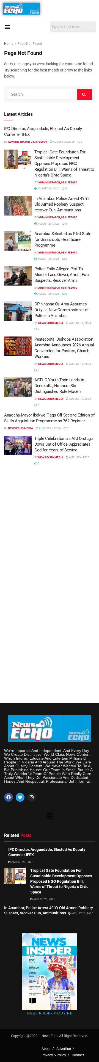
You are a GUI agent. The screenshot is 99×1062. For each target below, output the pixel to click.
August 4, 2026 (78, 457)
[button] (7, 27)
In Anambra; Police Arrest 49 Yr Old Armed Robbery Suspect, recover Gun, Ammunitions (61, 204)
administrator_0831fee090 (27, 141)
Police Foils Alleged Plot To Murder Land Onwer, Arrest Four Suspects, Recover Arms (62, 274)
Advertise (63, 1049)
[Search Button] (84, 94)
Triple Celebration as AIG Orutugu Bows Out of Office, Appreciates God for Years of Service (63, 444)
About (46, 1049)
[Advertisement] (49, 525)
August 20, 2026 (63, 141)
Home (8, 44)
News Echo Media (50, 322)
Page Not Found (30, 44)
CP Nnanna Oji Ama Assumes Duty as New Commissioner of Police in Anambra (61, 310)
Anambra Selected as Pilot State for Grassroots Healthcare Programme (62, 239)
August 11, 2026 (79, 322)
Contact (78, 1055)
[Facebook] (8, 797)
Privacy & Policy (54, 1055)
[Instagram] (31, 797)
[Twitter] (20, 797)
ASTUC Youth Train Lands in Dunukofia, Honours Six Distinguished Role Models (59, 385)
